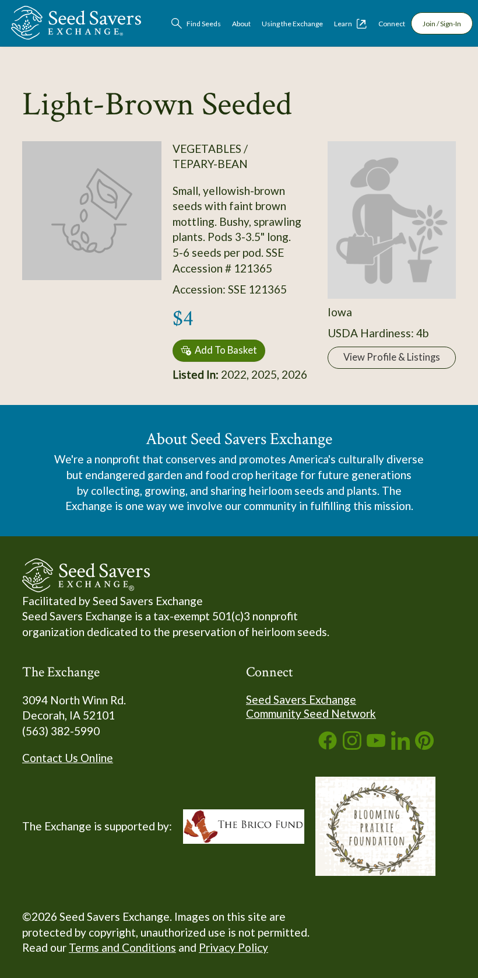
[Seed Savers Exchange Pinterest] (424, 745)
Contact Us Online (67, 757)
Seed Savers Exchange (301, 699)
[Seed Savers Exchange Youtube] (376, 745)
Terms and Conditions (122, 947)
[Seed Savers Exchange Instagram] (352, 745)
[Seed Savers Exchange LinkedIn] (400, 745)
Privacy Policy (233, 947)
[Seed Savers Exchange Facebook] (327, 745)
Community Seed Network (311, 713)
